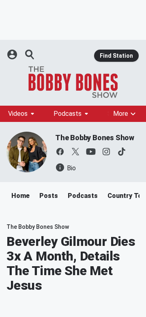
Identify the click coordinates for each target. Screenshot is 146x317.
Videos (18, 113)
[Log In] (13, 54)
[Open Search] (30, 54)
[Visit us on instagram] (106, 151)
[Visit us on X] (75, 151)
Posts (48, 196)
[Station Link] (73, 82)
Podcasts (68, 113)
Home (20, 196)
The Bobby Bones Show (94, 137)
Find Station (116, 55)
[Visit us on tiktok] (122, 151)
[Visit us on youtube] (91, 151)
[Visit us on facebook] (60, 151)
